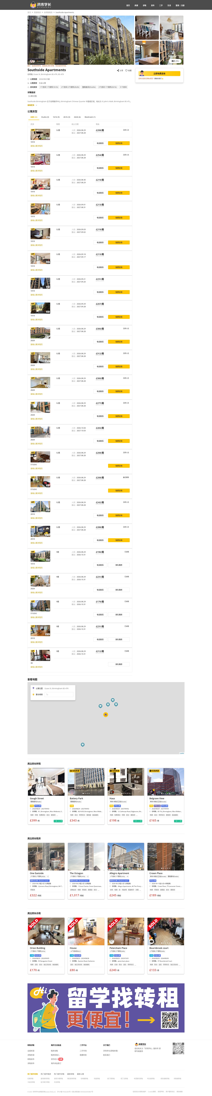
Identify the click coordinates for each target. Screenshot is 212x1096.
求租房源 (30, 1055)
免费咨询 (118, 143)
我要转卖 (83, 1055)
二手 (161, 5)
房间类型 (33, 87)
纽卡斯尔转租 (45, 1082)
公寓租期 (33, 79)
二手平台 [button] (83, 1045)
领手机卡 (56, 1059)
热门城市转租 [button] (32, 1074)
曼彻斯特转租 (45, 1079)
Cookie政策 (152, 1092)
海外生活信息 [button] (56, 1045)
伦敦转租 (30, 1079)
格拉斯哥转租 (71, 1079)
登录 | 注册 (180, 5)
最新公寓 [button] (80, 1074)
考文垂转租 (151, 1079)
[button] (39, 5)
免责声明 (161, 1092)
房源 (136, 5)
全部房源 (30, 1051)
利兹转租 (97, 1079)
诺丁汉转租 (124, 1079)
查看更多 (30, 105)
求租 (144, 5)
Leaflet (182, 753)
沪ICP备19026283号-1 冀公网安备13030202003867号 (75, 1092)
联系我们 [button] (106, 1055)
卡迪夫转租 (31, 1082)
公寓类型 (33, 83)
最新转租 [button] (70, 1074)
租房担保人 (55, 1055)
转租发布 (30, 1059)
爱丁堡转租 (111, 1079)
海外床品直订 (56, 1063)
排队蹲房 (118, 565)
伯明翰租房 (48, 12)
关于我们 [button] (106, 1045)
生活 (169, 5)
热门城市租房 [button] (46, 1074)
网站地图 (180, 1092)
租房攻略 (54, 1051)
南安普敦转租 (165, 1079)
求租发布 (30, 1063)
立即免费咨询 (159, 73)
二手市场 (83, 1051)
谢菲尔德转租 (58, 1079)
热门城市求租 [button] (59, 1074)
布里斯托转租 (138, 1079)
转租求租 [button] (30, 1045)
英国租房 (37, 12)
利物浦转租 (177, 1079)
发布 (152, 5)
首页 (128, 5)
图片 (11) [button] (175, 61)
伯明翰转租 (84, 1079)
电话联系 (100, 143)
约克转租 (57, 1082)
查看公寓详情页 (37, 146)
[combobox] (59, 694)
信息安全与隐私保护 (139, 1092)
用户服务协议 (170, 1092)
